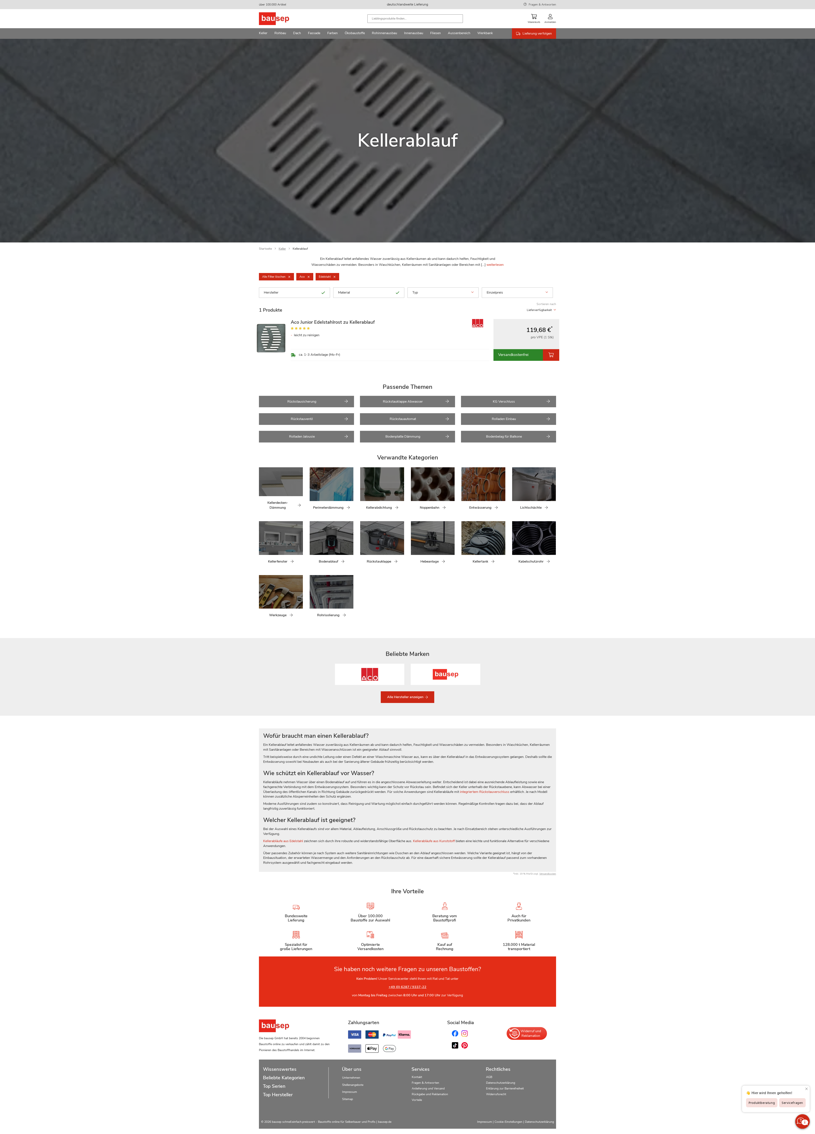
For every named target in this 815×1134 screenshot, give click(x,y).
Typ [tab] (415, 292)
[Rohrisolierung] (313, 598)
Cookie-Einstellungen (508, 1122)
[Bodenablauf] (313, 544)
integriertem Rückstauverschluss (484, 792)
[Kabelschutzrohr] (515, 544)
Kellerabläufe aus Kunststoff (434, 841)
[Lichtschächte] (515, 490)
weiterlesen (495, 264)
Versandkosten (547, 873)
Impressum (349, 1092)
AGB (489, 1077)
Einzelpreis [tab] (495, 292)
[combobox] (415, 18)
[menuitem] (263, 33)
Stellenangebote (352, 1085)
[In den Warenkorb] (551, 355)
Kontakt (417, 1077)
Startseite (265, 249)
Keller (282, 249)
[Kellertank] (464, 544)
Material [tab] (344, 292)
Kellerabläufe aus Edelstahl (283, 841)
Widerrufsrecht (496, 1094)
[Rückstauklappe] (363, 544)
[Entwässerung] (464, 490)
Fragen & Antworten (542, 5)
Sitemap (347, 1099)
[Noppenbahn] (414, 490)
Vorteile (417, 1100)
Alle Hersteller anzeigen (405, 697)
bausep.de (384, 1122)
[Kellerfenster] (262, 544)
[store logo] (280, 18)
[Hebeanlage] (414, 544)
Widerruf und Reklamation (531, 1033)
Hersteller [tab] (271, 292)
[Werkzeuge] (262, 598)
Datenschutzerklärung (500, 1083)
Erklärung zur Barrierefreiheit (505, 1088)
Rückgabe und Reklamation (430, 1094)
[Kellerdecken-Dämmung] (262, 490)
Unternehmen (351, 1078)
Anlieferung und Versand (428, 1088)
